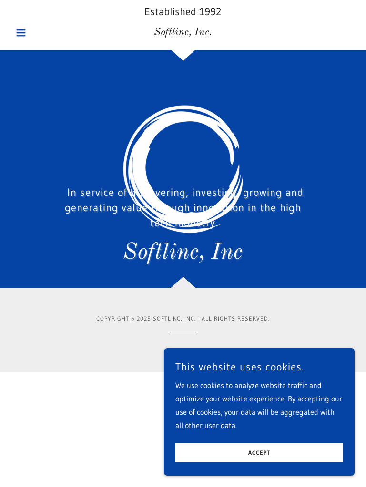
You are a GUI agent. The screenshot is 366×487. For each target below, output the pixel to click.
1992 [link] (210, 11)
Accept (259, 453)
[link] (183, 32)
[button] (37, 32)
